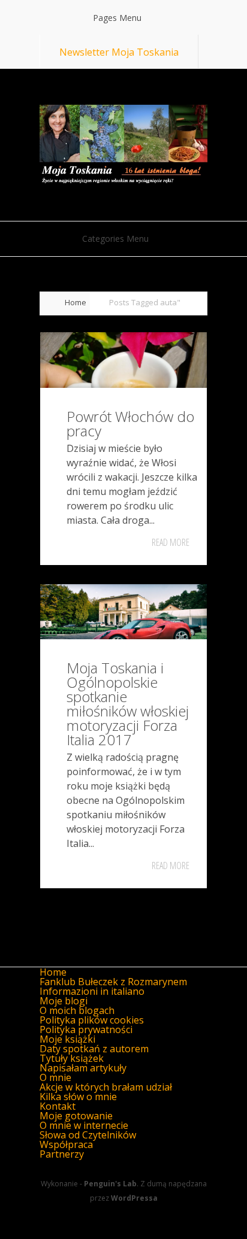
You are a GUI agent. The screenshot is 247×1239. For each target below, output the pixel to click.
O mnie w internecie (84, 1125)
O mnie (55, 1077)
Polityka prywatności (86, 1029)
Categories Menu (115, 238)
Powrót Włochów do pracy (130, 423)
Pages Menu (117, 17)
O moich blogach (77, 1010)
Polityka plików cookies (92, 1020)
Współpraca (66, 1144)
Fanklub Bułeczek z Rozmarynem (113, 981)
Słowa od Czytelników (88, 1134)
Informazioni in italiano (92, 991)
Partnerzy (62, 1154)
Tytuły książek (72, 1058)
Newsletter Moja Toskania (119, 52)
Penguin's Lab (110, 1184)
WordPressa (134, 1198)
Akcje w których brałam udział (106, 1087)
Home (75, 302)
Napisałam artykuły (83, 1067)
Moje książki (67, 1039)
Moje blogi (64, 1000)
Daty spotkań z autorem (94, 1048)
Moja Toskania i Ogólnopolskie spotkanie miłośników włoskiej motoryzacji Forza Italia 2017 (128, 703)
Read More (170, 542)
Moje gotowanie (76, 1115)
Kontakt (58, 1106)
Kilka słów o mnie (78, 1096)
